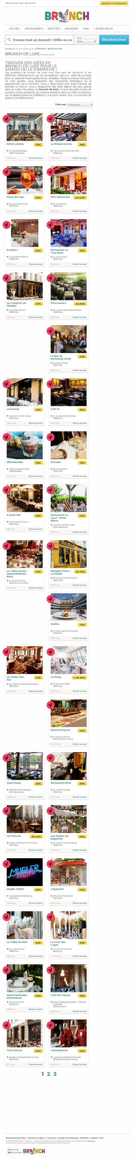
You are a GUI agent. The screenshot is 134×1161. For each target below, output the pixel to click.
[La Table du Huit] (25, 925)
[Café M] (69, 392)
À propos (52, 1138)
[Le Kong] (69, 660)
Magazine (71, 28)
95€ (38, 144)
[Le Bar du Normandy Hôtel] (69, 339)
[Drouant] (69, 445)
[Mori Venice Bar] (69, 180)
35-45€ (36, 836)
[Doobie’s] (25, 233)
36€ (38, 995)
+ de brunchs (103, 28)
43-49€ (80, 197)
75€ (82, 624)
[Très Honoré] (25, 1033)
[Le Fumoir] (25, 392)
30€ (38, 515)
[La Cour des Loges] (69, 925)
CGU (101, 1138)
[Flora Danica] (69, 286)
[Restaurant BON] (69, 766)
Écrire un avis (36, 158)
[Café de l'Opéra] (69, 978)
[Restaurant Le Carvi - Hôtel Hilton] (69, 498)
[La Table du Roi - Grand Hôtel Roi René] (25, 554)
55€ (38, 677)
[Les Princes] (25, 819)
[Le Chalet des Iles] (25, 660)
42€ (82, 515)
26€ (38, 409)
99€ (38, 889)
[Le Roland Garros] (69, 127)
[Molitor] (69, 607)
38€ (82, 144)
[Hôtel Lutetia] (25, 127)
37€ (38, 303)
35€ (82, 250)
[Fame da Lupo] (25, 180)
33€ (82, 995)
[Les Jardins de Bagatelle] (69, 819)
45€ (82, 356)
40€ (82, 889)
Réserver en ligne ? (37, 1138)
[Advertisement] (69, 1106)
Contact (94, 1138)
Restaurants (34, 28)
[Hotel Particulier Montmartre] (25, 978)
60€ (82, 783)
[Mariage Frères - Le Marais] (69, 554)
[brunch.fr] (67, 16)
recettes (54, 28)
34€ (38, 197)
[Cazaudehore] (69, 1033)
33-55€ (80, 571)
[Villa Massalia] (25, 445)
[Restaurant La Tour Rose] (69, 233)
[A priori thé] (25, 498)
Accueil (14, 28)
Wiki (86, 28)
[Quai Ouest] (25, 766)
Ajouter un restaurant (114, 3)
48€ (38, 942)
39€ (38, 462)
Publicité (84, 1138)
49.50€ (80, 303)
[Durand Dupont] (69, 713)
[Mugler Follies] (25, 872)
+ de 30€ (79, 677)
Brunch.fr (91, 1141)
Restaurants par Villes (16, 1138)
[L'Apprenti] (69, 872)
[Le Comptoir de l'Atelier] (25, 286)
